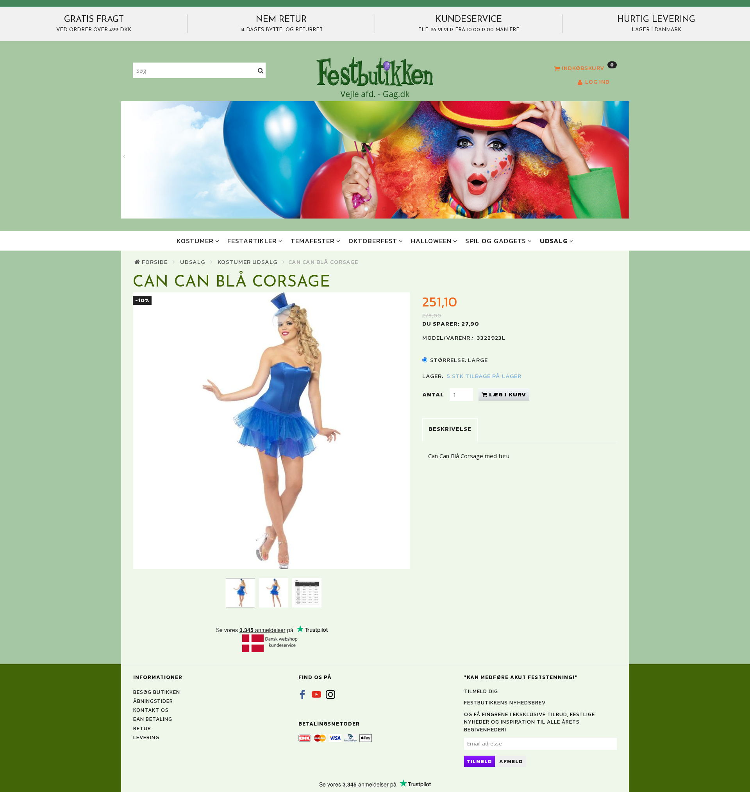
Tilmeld (479, 761)
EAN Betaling (152, 719)
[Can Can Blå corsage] (271, 430)
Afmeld (511, 761)
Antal (434, 394)
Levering (146, 737)
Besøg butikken (156, 692)
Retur (142, 728)
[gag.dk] (374, 77)
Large (459, 360)
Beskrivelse (450, 428)
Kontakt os (151, 710)
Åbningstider (153, 701)
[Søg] (261, 70)
